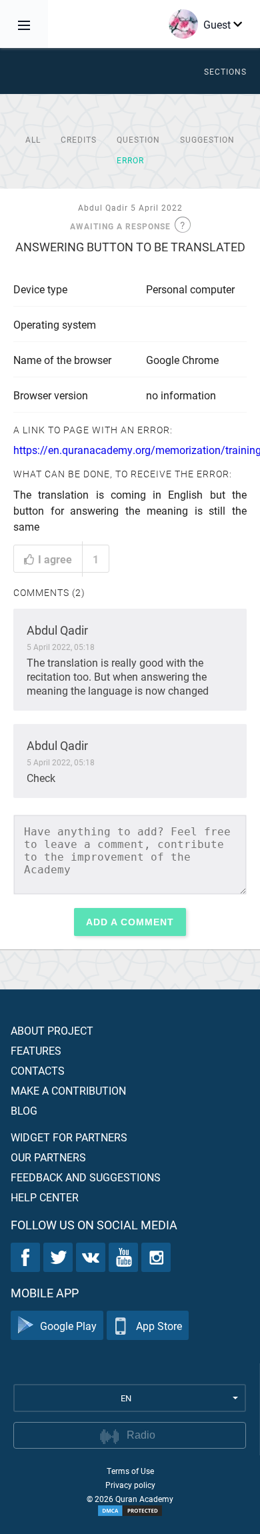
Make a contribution (68, 1090)
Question (138, 139)
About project (52, 1030)
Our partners (48, 1157)
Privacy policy (130, 1484)
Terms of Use (130, 1470)
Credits (79, 139)
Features (36, 1050)
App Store (159, 1326)
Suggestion (207, 139)
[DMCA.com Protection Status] (130, 1510)
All (33, 139)
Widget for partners (69, 1137)
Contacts (38, 1070)
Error (130, 160)
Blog (24, 1110)
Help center (45, 1197)
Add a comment (130, 922)
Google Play (68, 1326)
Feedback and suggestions (86, 1177)
